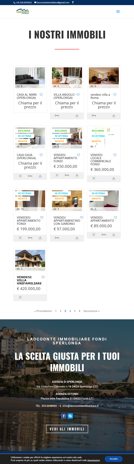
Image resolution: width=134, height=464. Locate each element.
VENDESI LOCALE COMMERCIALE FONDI (101, 159)
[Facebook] (63, 416)
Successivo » (92, 311)
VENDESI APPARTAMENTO (102, 219)
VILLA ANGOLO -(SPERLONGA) (65, 96)
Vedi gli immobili (67, 428)
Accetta (114, 458)
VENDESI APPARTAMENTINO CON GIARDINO (67, 221)
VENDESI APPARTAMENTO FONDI (65, 158)
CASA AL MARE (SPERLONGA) (27, 96)
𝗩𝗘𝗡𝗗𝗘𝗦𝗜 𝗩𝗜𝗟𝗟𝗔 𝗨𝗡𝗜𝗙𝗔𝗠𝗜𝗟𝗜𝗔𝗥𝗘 (29, 280)
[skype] (70, 416)
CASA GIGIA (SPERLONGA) (26, 156)
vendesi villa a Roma (100, 96)
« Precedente (43, 311)
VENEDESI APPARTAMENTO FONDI (28, 221)
